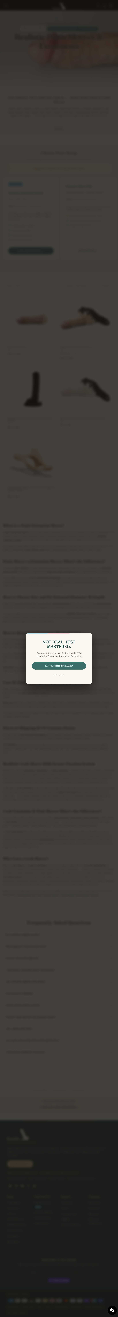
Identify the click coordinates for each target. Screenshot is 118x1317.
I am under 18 (59, 675)
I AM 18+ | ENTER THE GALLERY (59, 666)
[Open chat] (112, 1310)
